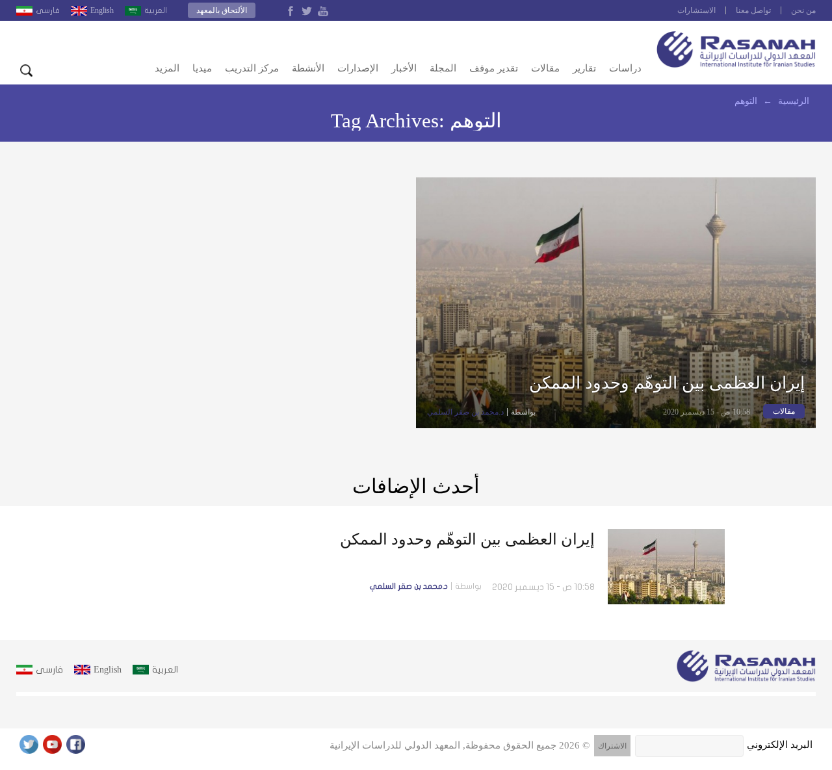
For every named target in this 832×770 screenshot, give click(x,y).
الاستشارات (696, 10)
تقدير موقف (493, 68)
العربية (155, 10)
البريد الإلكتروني (779, 744)
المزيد (167, 68)
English (102, 10)
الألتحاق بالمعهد (221, 10)
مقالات (545, 68)
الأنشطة (308, 68)
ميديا (202, 68)
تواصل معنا (753, 10)
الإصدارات (357, 68)
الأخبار (404, 68)
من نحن (803, 10)
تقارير (584, 68)
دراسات (625, 68)
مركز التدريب (252, 68)
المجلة (443, 68)
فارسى (48, 10)
